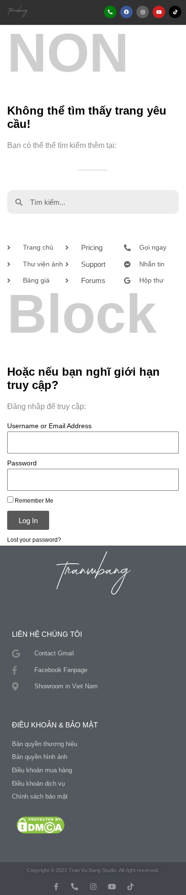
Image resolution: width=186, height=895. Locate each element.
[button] (67, 12)
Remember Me (33, 500)
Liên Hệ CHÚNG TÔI (47, 634)
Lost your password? (34, 540)
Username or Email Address (49, 426)
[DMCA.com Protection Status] (40, 824)
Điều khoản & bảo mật (55, 725)
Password (22, 463)
